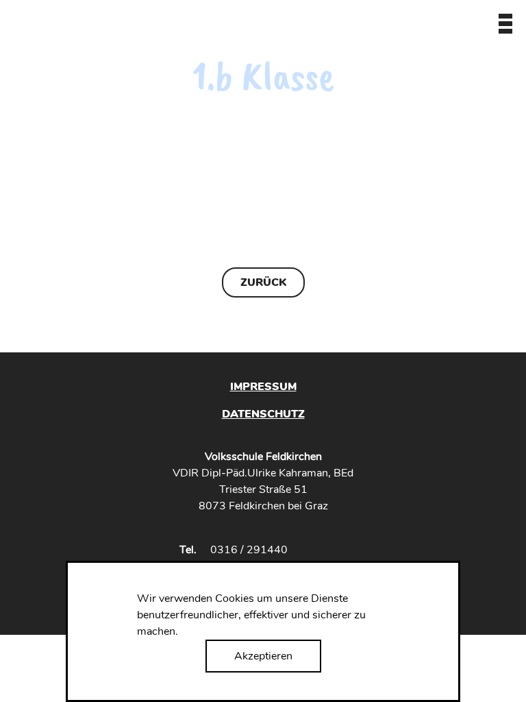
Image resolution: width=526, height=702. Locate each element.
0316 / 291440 (249, 549)
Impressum (263, 387)
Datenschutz (263, 414)
